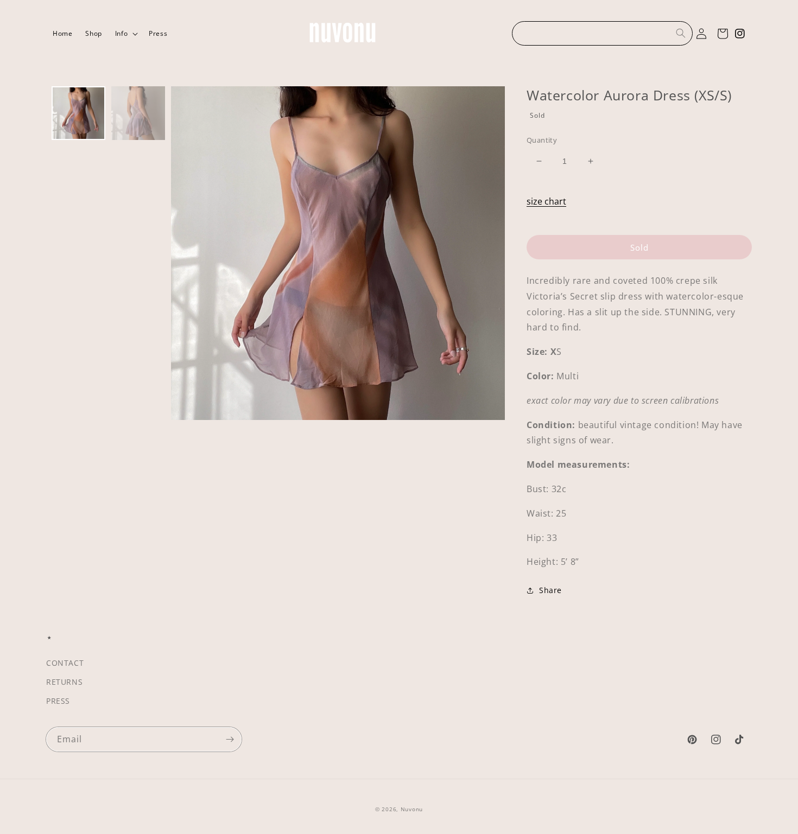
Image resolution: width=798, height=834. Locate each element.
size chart (546, 201)
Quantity (542, 140)
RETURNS (64, 682)
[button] (125, 33)
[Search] (681, 33)
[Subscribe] (230, 739)
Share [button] (550, 590)
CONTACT (65, 663)
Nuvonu (412, 809)
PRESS (58, 701)
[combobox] (602, 33)
